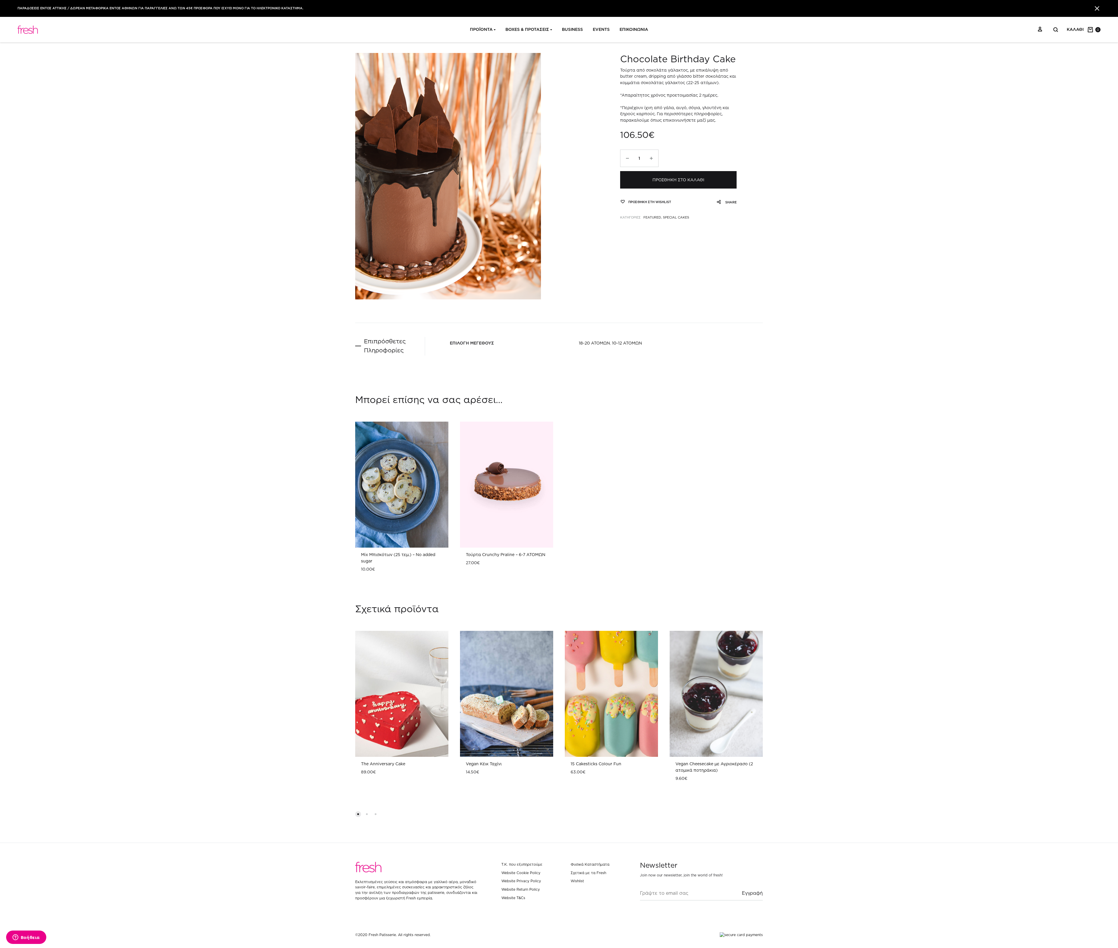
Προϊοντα (481, 29)
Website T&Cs (513, 898)
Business (572, 29)
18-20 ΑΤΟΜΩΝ (594, 343)
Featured (652, 217)
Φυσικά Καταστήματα (590, 864)
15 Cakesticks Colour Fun (596, 763)
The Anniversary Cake (383, 763)
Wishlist (577, 881)
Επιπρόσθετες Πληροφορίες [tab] (385, 346)
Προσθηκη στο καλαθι (678, 179)
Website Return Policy (520, 889)
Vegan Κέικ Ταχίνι (484, 763)
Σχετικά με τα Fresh (588, 873)
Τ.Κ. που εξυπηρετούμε (521, 864)
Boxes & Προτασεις (527, 29)
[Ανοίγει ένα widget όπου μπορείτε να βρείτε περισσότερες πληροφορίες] (26, 938)
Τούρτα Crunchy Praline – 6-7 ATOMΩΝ (505, 554)
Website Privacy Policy (521, 881)
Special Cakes (676, 217)
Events (601, 29)
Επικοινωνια (634, 29)
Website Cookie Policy (520, 873)
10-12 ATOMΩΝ (627, 343)
